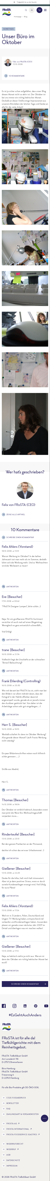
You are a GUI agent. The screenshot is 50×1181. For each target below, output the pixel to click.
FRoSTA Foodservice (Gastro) (21, 1134)
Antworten (12, 586)
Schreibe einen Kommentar (20, 537)
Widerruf (11, 1149)
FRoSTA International (17, 1129)
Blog (25, 17)
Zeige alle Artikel (15, 514)
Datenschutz (13, 1160)
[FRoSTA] (7, 12)
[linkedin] (25, 1006)
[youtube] (46, 1006)
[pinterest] (36, 1006)
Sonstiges (8, 29)
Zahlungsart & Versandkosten (22, 1114)
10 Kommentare (17, 76)
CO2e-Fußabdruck (16, 1098)
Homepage (17, 17)
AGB (8, 1155)
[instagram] (14, 1006)
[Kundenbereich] (32, 10)
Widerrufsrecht (14, 1144)
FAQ (8, 1109)
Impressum (11, 1166)
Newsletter (12, 1103)
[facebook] (4, 1006)
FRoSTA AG (11, 1123)
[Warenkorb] (39, 10)
